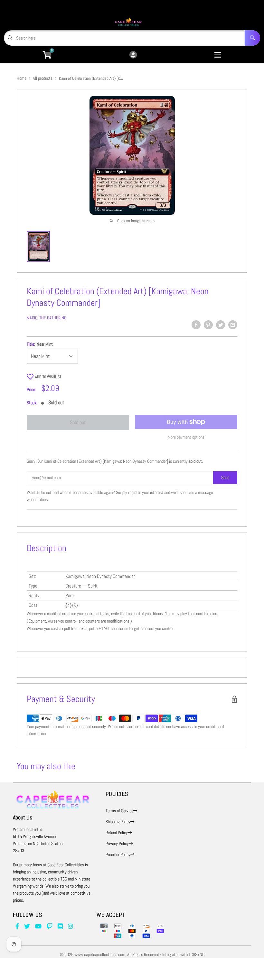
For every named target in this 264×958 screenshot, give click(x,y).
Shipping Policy (118, 822)
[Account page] (133, 55)
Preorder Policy (118, 854)
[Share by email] (232, 324)
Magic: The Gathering (46, 318)
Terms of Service (119, 811)
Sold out (78, 422)
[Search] (252, 38)
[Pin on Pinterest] (208, 324)
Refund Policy (117, 832)
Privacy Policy (117, 843)
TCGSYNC (196, 954)
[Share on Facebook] (196, 324)
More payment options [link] (186, 437)
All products (42, 78)
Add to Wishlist (48, 376)
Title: (40, 344)
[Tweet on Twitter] (220, 324)
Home (21, 78)
